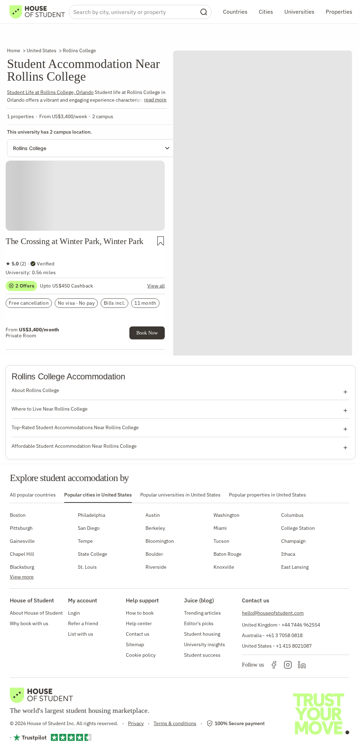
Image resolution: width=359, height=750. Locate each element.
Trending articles (202, 613)
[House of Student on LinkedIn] (302, 665)
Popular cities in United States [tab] (98, 495)
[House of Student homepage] (37, 12)
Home (13, 50)
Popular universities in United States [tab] (180, 495)
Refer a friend (83, 623)
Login (74, 613)
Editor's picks (199, 623)
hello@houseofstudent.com (273, 613)
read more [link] (155, 99)
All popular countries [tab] (33, 495)
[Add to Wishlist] (160, 240)
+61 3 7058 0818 (284, 635)
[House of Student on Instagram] (288, 665)
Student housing (202, 634)
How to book (140, 613)
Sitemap (135, 644)
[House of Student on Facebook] (274, 665)
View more (22, 577)
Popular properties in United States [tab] (267, 495)
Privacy (136, 723)
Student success (202, 655)
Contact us (137, 634)
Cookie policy (141, 655)
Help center (139, 623)
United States (41, 50)
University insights (204, 644)
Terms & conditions (175, 723)
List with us (80, 634)
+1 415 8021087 (294, 646)
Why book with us (29, 623)
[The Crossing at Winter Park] (85, 186)
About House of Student (36, 613)
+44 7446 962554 (301, 625)
